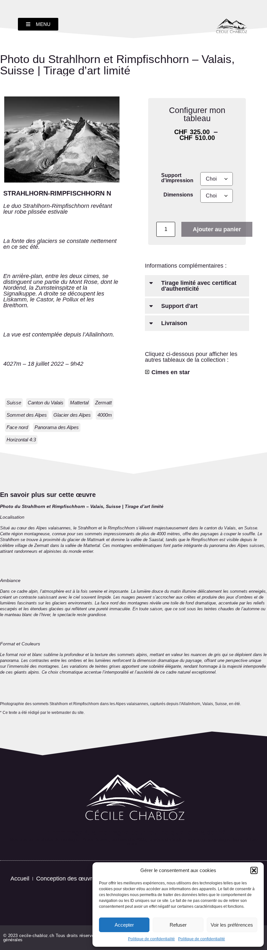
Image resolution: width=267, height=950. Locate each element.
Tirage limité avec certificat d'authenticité (198, 286)
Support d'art (179, 306)
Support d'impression (177, 177)
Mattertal (79, 402)
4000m (104, 415)
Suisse (14, 402)
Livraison (174, 323)
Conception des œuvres (67, 878)
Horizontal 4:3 (21, 439)
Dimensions (178, 194)
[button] (254, 870)
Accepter (124, 925)
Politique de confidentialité (151, 939)
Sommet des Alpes (27, 415)
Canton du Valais (45, 402)
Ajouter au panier (217, 229)
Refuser (178, 925)
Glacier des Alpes (72, 415)
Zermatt (103, 402)
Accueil (19, 878)
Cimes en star (170, 372)
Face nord (17, 427)
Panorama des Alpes (57, 427)
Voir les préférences (232, 925)
